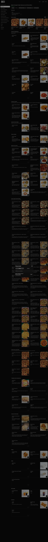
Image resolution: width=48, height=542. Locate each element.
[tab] (19, 268)
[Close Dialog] (32, 266)
